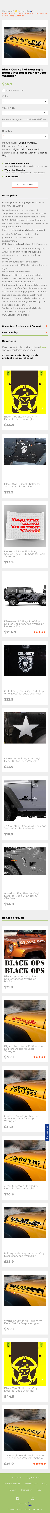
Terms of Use (31, 1483)
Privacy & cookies (11, 1483)
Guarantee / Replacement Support (21, 326)
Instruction (26, 1490)
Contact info (16, 1477)
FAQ (44, 1483)
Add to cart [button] (25, 184)
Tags (39, 1490)
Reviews (13, 1490)
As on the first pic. (15, 90)
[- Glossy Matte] (25, 113)
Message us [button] (47, 1132)
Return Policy (10, 332)
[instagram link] (32, 1498)
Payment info (33, 1477)
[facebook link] (17, 1498)
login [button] (43, 347)
